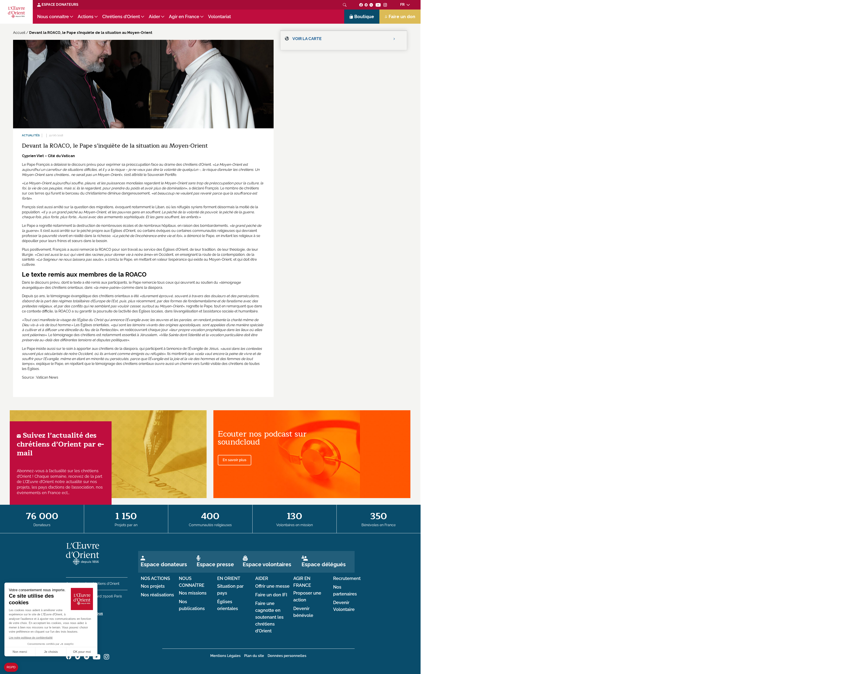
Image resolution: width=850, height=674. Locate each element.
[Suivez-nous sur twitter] (366, 4)
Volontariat (219, 16)
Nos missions (193, 593)
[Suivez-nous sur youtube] (378, 4)
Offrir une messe (272, 586)
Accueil (19, 33)
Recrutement (347, 578)
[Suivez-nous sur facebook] (361, 4)
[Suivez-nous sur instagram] (385, 4)
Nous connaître (53, 16)
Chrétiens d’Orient (121, 16)
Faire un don (402, 16)
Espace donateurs (164, 564)
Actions (85, 16)
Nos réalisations (157, 594)
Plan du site (254, 656)
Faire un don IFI (271, 594)
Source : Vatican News (40, 377)
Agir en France (184, 16)
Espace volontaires (267, 564)
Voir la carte (307, 38)
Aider (154, 16)
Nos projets (153, 586)
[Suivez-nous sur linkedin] (371, 4)
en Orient (228, 578)
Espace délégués (323, 564)
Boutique (364, 16)
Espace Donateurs (59, 4)
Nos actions (155, 578)
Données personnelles (287, 656)
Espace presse (215, 564)
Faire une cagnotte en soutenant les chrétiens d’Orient (269, 617)
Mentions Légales (225, 656)
